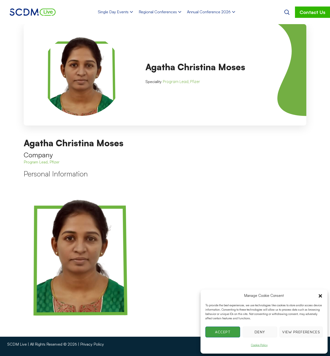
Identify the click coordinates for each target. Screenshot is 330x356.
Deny (260, 332)
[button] (320, 295)
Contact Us (312, 12)
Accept (222, 332)
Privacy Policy (92, 344)
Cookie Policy (259, 345)
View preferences (301, 332)
